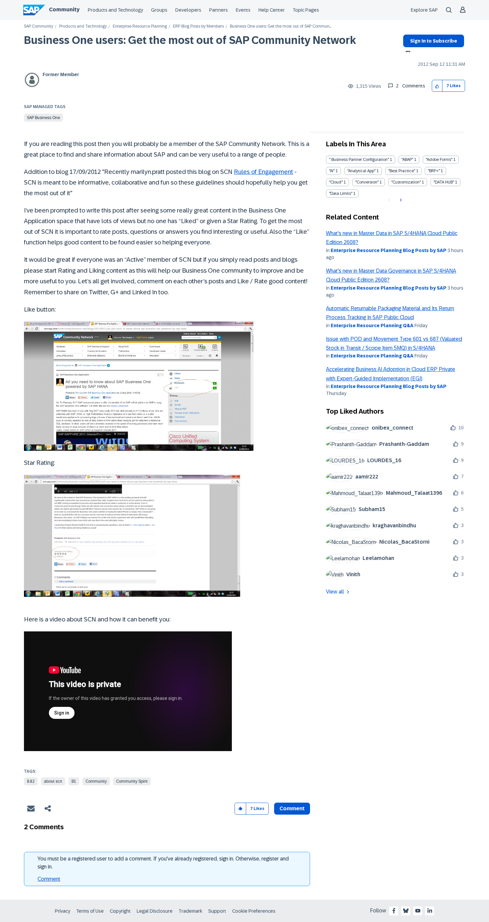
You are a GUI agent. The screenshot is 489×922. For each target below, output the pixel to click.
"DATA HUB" (443, 182)
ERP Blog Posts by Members (198, 26)
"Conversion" (367, 182)
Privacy (62, 911)
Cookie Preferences (253, 911)
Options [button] (406, 52)
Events (243, 10)
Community (64, 9)
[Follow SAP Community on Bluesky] (405, 910)
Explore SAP (424, 10)
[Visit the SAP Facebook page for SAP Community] (394, 910)
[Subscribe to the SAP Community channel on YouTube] (417, 910)
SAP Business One (43, 117)
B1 (74, 781)
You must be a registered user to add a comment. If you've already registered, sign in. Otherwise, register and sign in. (163, 862)
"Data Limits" (340, 193)
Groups (159, 10)
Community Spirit (132, 781)
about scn (53, 781)
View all (335, 591)
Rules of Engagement (263, 171)
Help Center (271, 10)
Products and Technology (115, 10)
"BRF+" (434, 171)
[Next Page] (400, 200)
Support (217, 911)
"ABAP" (407, 159)
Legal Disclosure (155, 911)
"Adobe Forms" (439, 159)
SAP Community (38, 26)
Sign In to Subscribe (433, 41)
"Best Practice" (401, 171)
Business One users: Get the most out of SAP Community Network (190, 40)
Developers (188, 10)
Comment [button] (292, 808)
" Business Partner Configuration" (359, 159)
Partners (218, 10)
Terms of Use (90, 911)
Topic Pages (306, 10)
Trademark (190, 911)
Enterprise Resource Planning (140, 26)
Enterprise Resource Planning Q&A (372, 325)
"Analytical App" (361, 171)
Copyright (120, 911)
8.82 (31, 781)
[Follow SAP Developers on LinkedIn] (429, 910)
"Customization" (406, 182)
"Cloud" (336, 182)
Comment (49, 879)
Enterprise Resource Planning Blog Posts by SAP (388, 250)
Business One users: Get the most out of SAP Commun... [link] (280, 26)
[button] (437, 86)
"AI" (332, 171)
